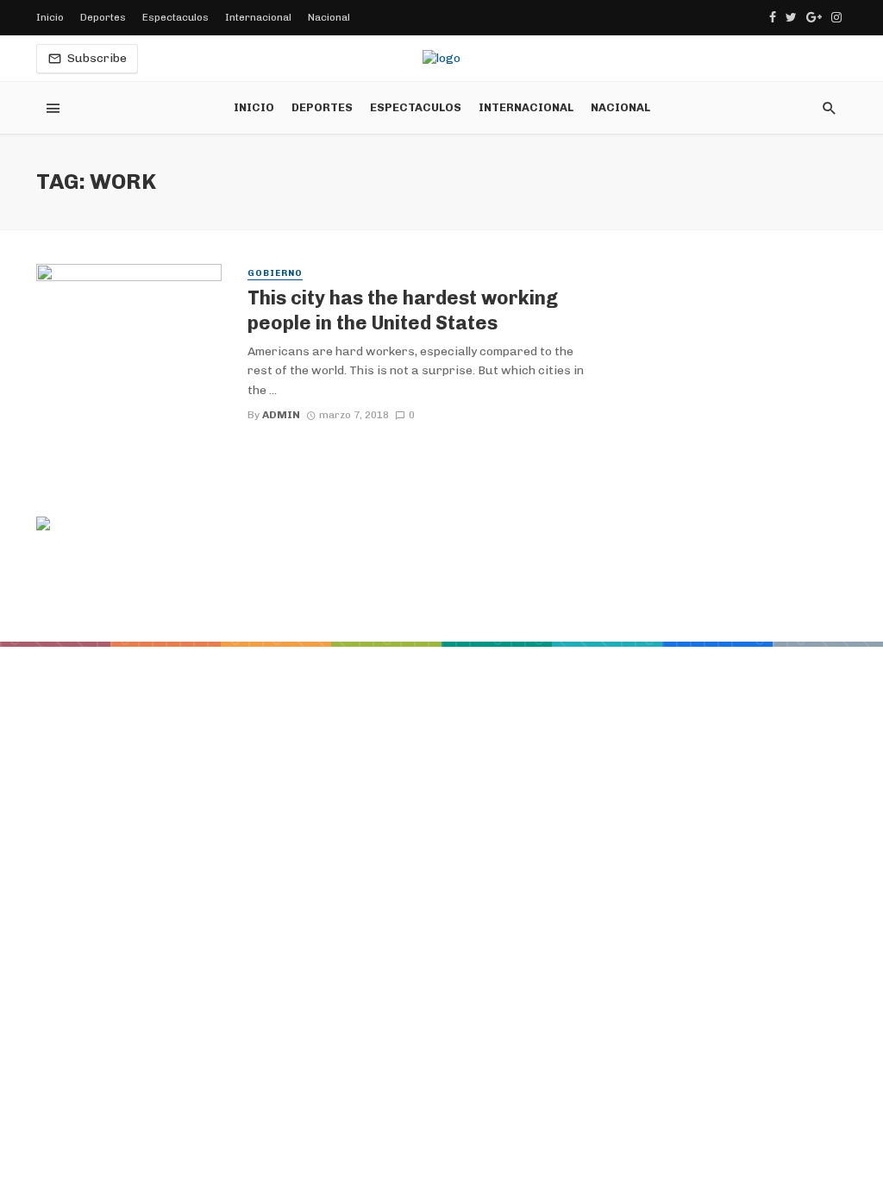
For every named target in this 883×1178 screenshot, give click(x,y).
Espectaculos (175, 17)
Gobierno (275, 273)
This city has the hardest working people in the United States (402, 309)
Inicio (50, 17)
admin (281, 415)
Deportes (103, 17)
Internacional (258, 17)
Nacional (329, 17)
